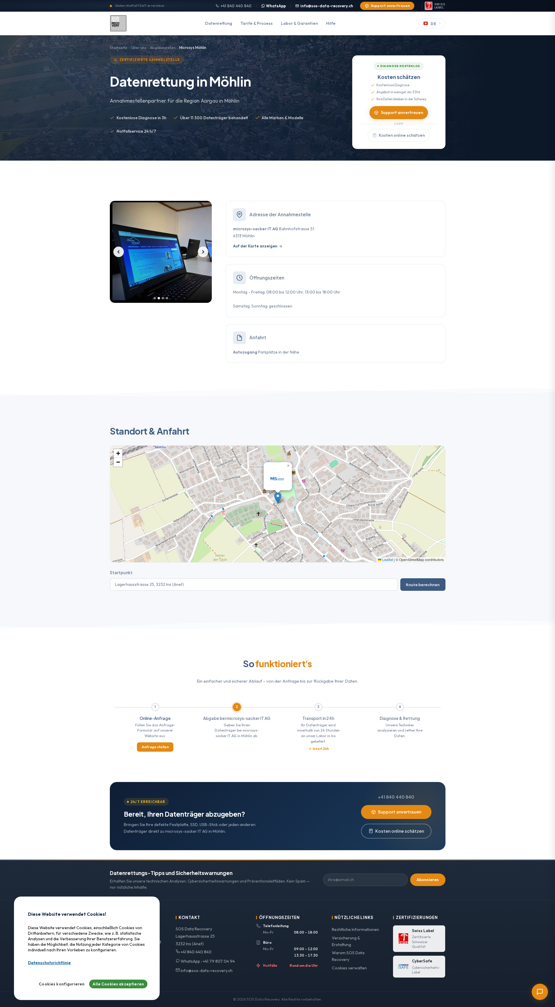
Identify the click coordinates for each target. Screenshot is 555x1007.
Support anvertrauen (390, 5)
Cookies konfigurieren (61, 984)
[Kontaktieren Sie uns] (540, 992)
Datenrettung (218, 23)
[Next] (203, 252)
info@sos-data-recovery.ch (326, 5)
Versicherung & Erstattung (346, 941)
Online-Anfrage (155, 718)
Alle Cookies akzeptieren (118, 984)
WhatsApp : (207, 961)
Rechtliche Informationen (355, 929)
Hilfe (331, 23)
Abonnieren (428, 879)
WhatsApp (276, 5)
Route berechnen (423, 584)
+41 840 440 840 (236, 5)
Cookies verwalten (349, 968)
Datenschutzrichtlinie (49, 962)
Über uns (138, 47)
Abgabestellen (163, 47)
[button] (277, 498)
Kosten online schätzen (402, 135)
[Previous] (118, 252)
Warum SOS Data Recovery (348, 956)
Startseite (118, 47)
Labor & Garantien (299, 23)
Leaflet (387, 559)
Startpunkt (121, 572)
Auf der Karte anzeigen (255, 246)
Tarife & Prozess (256, 23)
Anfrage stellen (155, 747)
